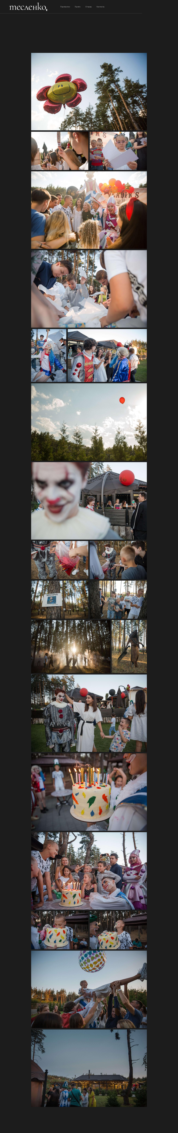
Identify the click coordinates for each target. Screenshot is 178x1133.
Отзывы (88, 7)
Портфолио (65, 7)
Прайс (78, 7)
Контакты (101, 7)
